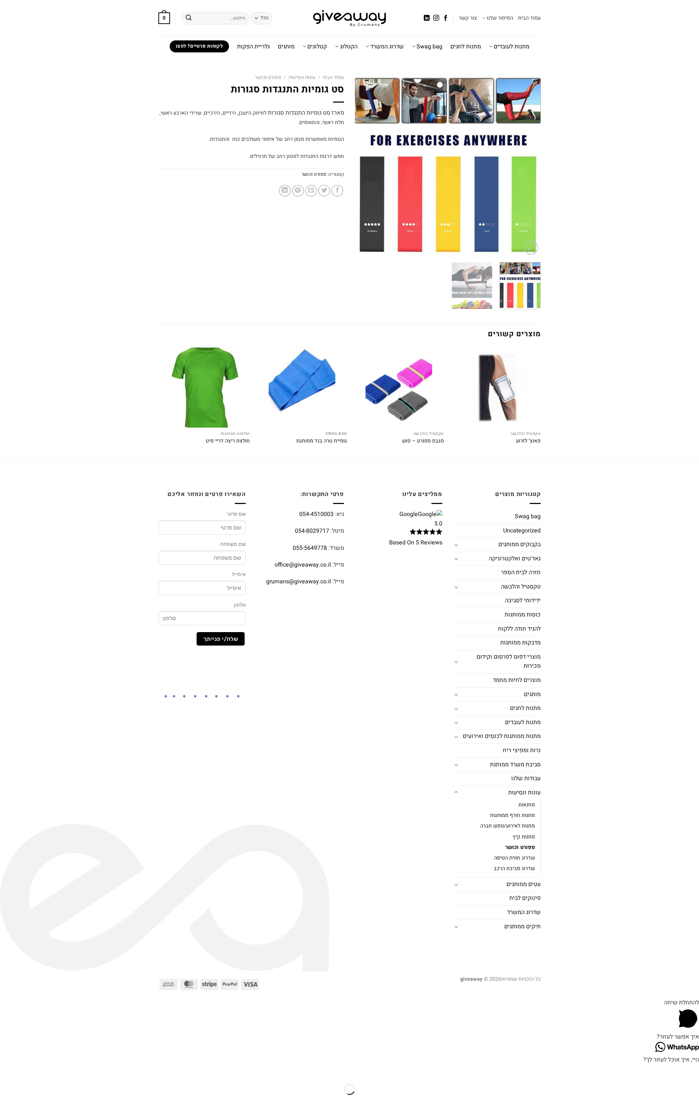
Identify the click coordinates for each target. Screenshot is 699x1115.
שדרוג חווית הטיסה (514, 858)
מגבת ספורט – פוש (423, 441)
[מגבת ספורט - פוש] (399, 388)
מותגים (286, 46)
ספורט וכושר (268, 77)
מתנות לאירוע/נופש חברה (507, 826)
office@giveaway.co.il (303, 564)
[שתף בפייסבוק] (337, 191)
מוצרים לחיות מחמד (517, 680)
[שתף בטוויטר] (324, 191)
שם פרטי (236, 514)
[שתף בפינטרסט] (298, 191)
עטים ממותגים (523, 884)
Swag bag (429, 46)
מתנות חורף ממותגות (512, 815)
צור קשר (468, 18)
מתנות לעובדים (511, 46)
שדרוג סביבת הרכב (514, 868)
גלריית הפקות (253, 46)
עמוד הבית (529, 18)
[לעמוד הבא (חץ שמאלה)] (670, 1102)
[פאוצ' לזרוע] (496, 388)
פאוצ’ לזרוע (528, 441)
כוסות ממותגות (523, 614)
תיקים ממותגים (522, 926)
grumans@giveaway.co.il (298, 581)
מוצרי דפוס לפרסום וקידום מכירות (509, 661)
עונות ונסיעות (302, 77)
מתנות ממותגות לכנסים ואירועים (502, 736)
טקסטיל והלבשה (521, 586)
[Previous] (527, 163)
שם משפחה (233, 544)
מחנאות (526, 805)
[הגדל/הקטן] (692, 1071)
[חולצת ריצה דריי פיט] (205, 388)
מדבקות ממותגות (520, 642)
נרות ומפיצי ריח (522, 750)
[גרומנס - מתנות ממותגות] (349, 18)
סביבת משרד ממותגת (515, 764)
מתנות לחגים (465, 46)
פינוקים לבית (525, 898)
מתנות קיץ (524, 837)
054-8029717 (312, 531)
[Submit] (188, 18)
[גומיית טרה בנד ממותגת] (302, 388)
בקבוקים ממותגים (519, 544)
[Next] (362, 163)
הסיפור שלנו (500, 18)
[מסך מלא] (670, 1071)
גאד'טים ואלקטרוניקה (515, 558)
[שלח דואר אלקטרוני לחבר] (311, 191)
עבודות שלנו (526, 778)
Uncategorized (522, 530)
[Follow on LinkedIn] (426, 18)
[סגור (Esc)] (628, 1071)
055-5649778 (310, 548)
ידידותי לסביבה (523, 600)
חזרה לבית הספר (521, 572)
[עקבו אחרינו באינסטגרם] (436, 18)
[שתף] (649, 1071)
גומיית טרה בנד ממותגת (321, 441)
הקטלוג (348, 46)
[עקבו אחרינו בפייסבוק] (446, 18)
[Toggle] (456, 544)
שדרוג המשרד (387, 46)
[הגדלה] (531, 248)
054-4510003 (316, 514)
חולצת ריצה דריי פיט (228, 441)
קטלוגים (317, 46)
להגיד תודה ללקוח (519, 628)
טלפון (240, 605)
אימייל (239, 574)
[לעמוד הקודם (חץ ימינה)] (692, 1102)
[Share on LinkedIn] (285, 191)
